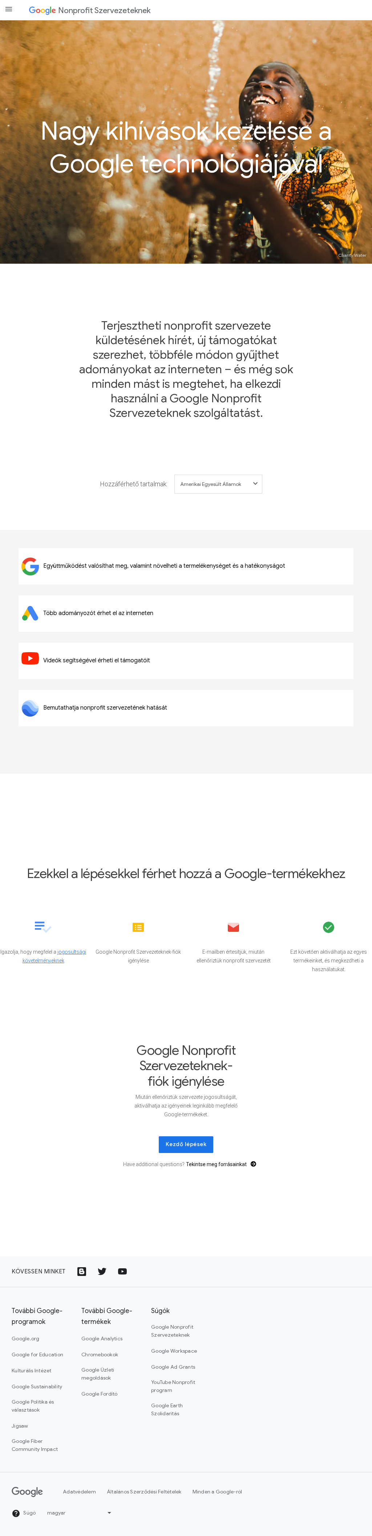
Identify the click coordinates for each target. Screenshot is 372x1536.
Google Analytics (101, 1338)
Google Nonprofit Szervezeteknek (172, 1331)
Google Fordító (99, 1394)
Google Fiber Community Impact (35, 1445)
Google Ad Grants (173, 1367)
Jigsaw (20, 1426)
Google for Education (37, 1354)
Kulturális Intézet (32, 1370)
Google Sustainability (37, 1386)
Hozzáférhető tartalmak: (133, 484)
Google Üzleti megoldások (97, 1374)
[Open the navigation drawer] (8, 9)
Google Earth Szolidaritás (167, 1409)
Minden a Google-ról (217, 1491)
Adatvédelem (79, 1491)
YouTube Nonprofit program (173, 1386)
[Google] (42, 10)
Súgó (29, 1512)
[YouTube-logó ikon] (122, 1271)
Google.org (26, 1338)
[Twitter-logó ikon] (102, 1271)
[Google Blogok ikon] (81, 1271)
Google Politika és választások (33, 1406)
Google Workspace (174, 1351)
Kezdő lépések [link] (186, 1144)
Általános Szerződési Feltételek (144, 1491)
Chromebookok (99, 1354)
